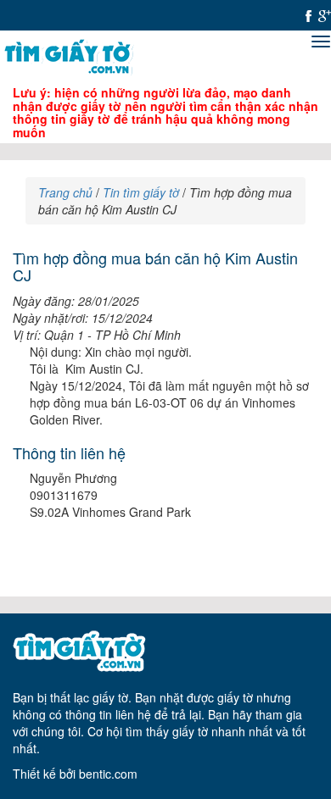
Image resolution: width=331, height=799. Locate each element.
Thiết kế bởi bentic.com (75, 773)
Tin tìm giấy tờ (141, 192)
